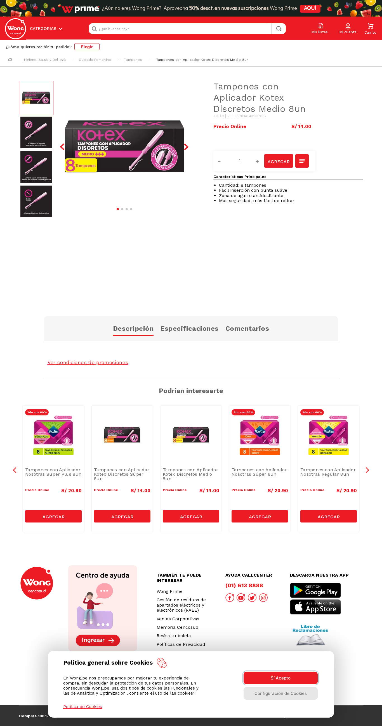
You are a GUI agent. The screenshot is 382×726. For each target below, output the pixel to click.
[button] (348, 28)
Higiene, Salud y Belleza (45, 60)
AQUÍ (310, 8)
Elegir (87, 46)
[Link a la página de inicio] (10, 60)
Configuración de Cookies (280, 693)
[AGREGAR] (278, 161)
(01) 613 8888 (244, 585)
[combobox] (187, 28)
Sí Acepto (281, 678)
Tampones (133, 60)
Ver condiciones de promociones (88, 362)
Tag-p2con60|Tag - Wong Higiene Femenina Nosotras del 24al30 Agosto (54, 421)
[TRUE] (53, 516)
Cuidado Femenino (95, 60)
